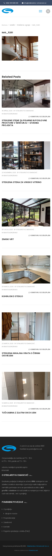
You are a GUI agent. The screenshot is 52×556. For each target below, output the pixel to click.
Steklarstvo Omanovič (24, 111)
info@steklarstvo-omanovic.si (35, 3)
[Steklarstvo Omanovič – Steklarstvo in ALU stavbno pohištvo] (11, 10)
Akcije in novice (11, 513)
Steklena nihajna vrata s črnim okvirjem (21, 354)
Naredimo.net (33, 550)
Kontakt (6, 470)
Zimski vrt (8, 239)
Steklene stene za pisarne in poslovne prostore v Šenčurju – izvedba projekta (24, 123)
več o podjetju (21, 493)
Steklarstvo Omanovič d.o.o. (38, 546)
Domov (4, 25)
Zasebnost (8, 522)
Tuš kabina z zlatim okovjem (19, 412)
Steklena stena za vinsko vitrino (21, 182)
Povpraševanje (9, 518)
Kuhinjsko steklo (12, 296)
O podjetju (8, 509)
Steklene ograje (23, 25)
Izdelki (12, 25)
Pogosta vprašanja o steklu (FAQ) (17, 531)
